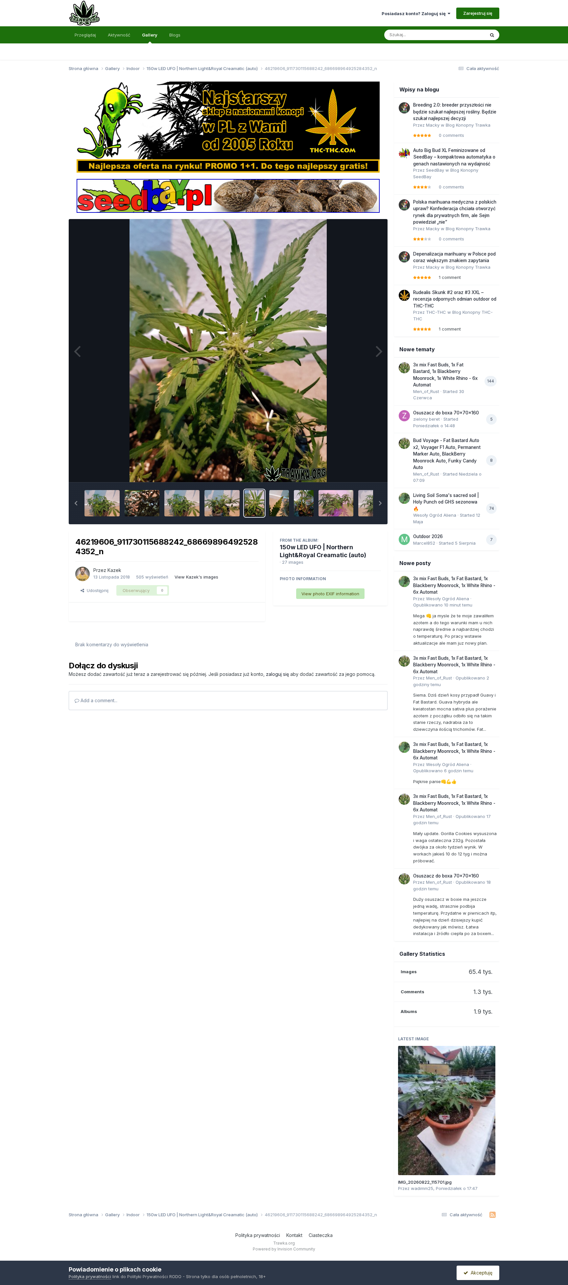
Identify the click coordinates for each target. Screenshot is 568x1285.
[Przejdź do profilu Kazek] (82, 574)
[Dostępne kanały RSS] (492, 1215)
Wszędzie (466, 34)
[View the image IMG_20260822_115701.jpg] (446, 1110)
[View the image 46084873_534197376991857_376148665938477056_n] (222, 503)
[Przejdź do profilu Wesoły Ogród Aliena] (404, 498)
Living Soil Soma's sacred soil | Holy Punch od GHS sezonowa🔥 (446, 502)
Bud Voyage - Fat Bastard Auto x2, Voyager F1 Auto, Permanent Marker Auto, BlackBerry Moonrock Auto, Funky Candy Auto (447, 454)
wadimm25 (422, 1188)
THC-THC (436, 312)
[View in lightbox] (228, 350)
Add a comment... (98, 700)
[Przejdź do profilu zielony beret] (404, 415)
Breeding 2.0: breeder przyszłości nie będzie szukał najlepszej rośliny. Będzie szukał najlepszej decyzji (454, 111)
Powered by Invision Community (284, 1249)
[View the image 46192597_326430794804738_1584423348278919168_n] (304, 503)
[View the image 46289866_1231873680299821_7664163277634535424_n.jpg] (102, 503)
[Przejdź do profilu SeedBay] (404, 153)
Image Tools (360, 470)
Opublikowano (442, 604)
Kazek (114, 570)
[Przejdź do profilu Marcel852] (404, 539)
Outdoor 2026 (428, 536)
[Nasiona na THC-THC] (228, 126)
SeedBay (435, 170)
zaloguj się (277, 674)
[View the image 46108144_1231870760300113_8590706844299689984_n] (182, 503)
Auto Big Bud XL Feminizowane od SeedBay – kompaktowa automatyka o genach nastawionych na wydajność (454, 157)
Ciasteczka (321, 1235)
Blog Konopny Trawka (468, 125)
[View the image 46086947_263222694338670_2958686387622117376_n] (142, 503)
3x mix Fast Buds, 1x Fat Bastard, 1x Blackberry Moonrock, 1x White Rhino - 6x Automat (454, 585)
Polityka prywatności (257, 1235)
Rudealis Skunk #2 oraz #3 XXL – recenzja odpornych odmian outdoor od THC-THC (454, 299)
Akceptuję (480, 1272)
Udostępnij (96, 590)
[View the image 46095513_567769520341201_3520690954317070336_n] (279, 503)
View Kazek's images (196, 577)
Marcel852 (424, 543)
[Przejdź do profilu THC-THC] (404, 295)
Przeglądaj (85, 34)
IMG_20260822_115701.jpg (425, 1182)
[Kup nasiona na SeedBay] (228, 195)
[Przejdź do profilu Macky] (404, 107)
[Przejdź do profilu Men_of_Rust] (404, 367)
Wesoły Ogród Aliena (434, 515)
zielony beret (426, 419)
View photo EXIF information (330, 593)
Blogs (174, 34)
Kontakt (294, 1235)
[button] (76, 503)
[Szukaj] (492, 35)
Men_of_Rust (426, 391)
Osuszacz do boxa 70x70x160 (446, 412)
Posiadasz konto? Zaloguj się (415, 13)
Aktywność (119, 34)
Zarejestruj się (477, 13)
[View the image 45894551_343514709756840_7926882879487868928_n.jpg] (336, 503)
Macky (432, 125)
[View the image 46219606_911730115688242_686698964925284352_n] (254, 503)
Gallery (149, 34)
